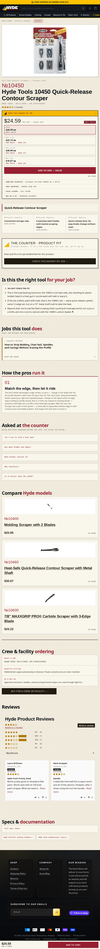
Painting (38, 15)
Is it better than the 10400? (19, 476)
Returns (14, 878)
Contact (14, 869)
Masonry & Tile (59, 15)
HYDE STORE (7, 21)
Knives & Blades (25, 15)
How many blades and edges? (18, 447)
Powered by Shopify (46, 935)
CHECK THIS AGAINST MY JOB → (50, 261)
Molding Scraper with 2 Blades (29, 525)
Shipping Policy (18, 873)
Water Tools (73, 15)
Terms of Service (18, 888)
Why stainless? (12, 466)
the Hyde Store (29, 935)
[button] (8, 107)
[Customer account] (90, 8)
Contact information (69, 939)
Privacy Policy (17, 883)
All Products (11, 15)
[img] (27, 774)
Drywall (47, 15)
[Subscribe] (56, 912)
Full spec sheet (12, 828)
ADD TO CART (73, 945)
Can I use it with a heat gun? (19, 437)
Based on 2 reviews (14, 727)
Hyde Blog (44, 873)
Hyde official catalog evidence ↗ (18, 837)
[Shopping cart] (95, 8)
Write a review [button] (86, 725)
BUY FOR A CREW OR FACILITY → (29, 691)
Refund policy (64, 935)
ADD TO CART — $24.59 (50, 170)
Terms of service (32, 939)
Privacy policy (79, 935)
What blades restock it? (16, 457)
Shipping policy (50, 939)
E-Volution (85, 15)
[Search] (83, 8)
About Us (44, 869)
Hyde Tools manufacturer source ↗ (53, 837)
